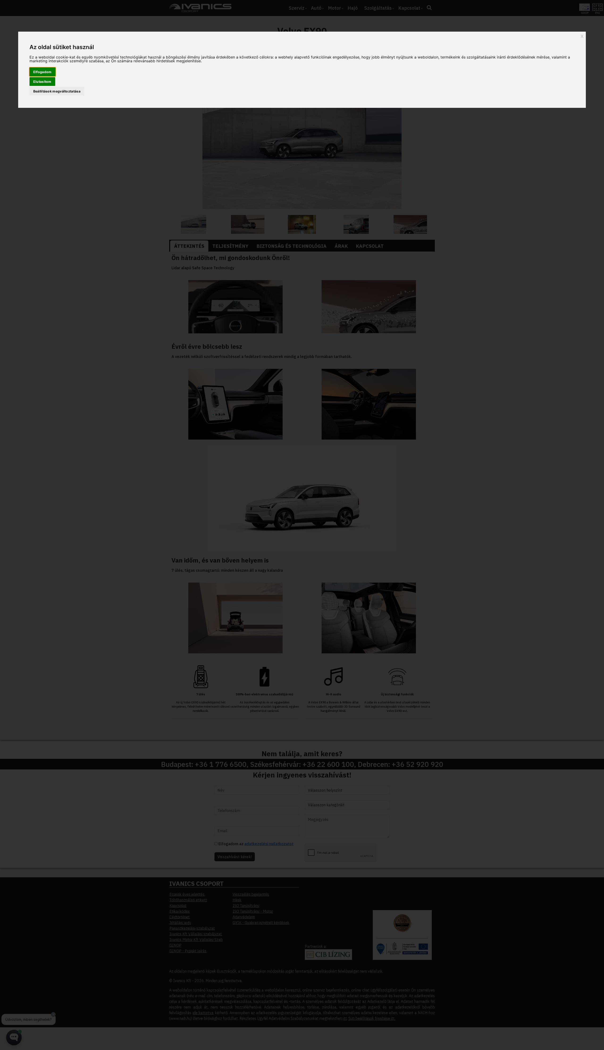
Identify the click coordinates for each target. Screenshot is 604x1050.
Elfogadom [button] (42, 72)
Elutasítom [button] (42, 82)
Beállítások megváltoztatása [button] (56, 91)
